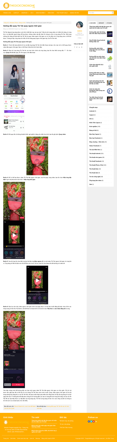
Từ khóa (109, 23)
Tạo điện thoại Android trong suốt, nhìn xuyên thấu (96, 98)
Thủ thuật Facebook (95, 161)
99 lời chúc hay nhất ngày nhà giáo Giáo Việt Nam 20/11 (44, 426)
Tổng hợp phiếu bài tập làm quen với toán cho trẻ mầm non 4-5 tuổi (100, 27)
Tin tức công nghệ (94, 176)
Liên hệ (32, 438)
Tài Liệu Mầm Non (94, 149)
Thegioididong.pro (90, 438)
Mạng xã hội (74, 13)
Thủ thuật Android (94, 153)
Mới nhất (101, 23)
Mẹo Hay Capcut (94, 134)
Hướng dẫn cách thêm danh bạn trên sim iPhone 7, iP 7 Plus (97, 50)
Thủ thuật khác (8, 18)
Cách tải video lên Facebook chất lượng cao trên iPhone (97, 90)
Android (24, 13)
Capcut (91, 115)
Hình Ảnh (51, 13)
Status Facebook (94, 145)
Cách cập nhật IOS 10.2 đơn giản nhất (96, 65)
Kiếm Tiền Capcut (94, 122)
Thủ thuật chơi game (95, 157)
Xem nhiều (93, 23)
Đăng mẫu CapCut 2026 (48, 438)
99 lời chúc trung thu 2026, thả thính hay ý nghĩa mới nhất (44, 431)
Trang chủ (7, 13)
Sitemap (37, 438)
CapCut (16, 13)
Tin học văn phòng (65, 424)
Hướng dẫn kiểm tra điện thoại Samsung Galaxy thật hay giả (97, 74)
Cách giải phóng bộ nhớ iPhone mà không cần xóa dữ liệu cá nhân (97, 82)
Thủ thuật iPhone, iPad (96, 165)
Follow (79, 38)
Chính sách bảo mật (22, 438)
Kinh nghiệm (40, 13)
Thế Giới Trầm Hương (66, 427)
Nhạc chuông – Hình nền (96, 142)
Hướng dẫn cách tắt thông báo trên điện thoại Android (97, 32)
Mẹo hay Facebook (95, 138)
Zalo (90, 184)
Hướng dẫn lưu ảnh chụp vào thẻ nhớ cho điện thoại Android (97, 58)
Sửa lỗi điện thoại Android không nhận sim (97, 40)
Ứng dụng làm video (95, 180)
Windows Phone (14, 22)
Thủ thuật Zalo (62, 13)
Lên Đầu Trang (110, 438)
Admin (79, 31)
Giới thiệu (13, 438)
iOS (32, 13)
